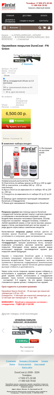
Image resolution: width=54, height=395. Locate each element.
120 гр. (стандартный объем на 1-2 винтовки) (18, 82)
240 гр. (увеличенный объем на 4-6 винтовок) (17, 88)
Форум (12, 364)
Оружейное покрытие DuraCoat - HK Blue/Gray (25, 321)
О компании (11, 361)
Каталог (5, 35)
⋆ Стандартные (22, 39)
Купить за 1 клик (18, 127)
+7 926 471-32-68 (44, 3)
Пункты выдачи (24, 364)
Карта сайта (27, 367)
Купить (34, 341)
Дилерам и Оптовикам (28, 361)
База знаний (39, 364)
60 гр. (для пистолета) (15, 92)
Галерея (44, 361)
